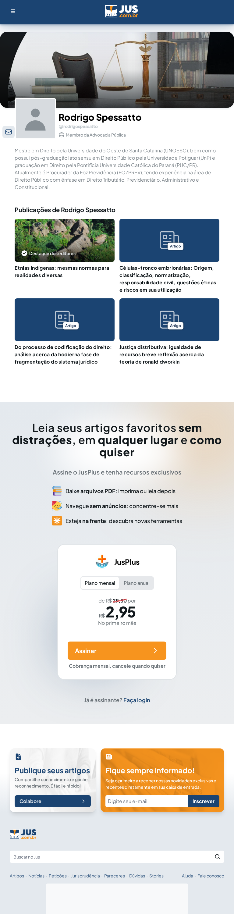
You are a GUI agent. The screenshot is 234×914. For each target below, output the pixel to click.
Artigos (17, 875)
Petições (58, 875)
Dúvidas (137, 875)
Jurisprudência (85, 875)
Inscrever (203, 801)
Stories (156, 875)
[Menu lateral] (13, 11)
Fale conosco (210, 875)
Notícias (36, 875)
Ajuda (187, 875)
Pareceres (114, 875)
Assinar (85, 650)
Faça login (136, 699)
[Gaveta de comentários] (8, 132)
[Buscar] (217, 856)
